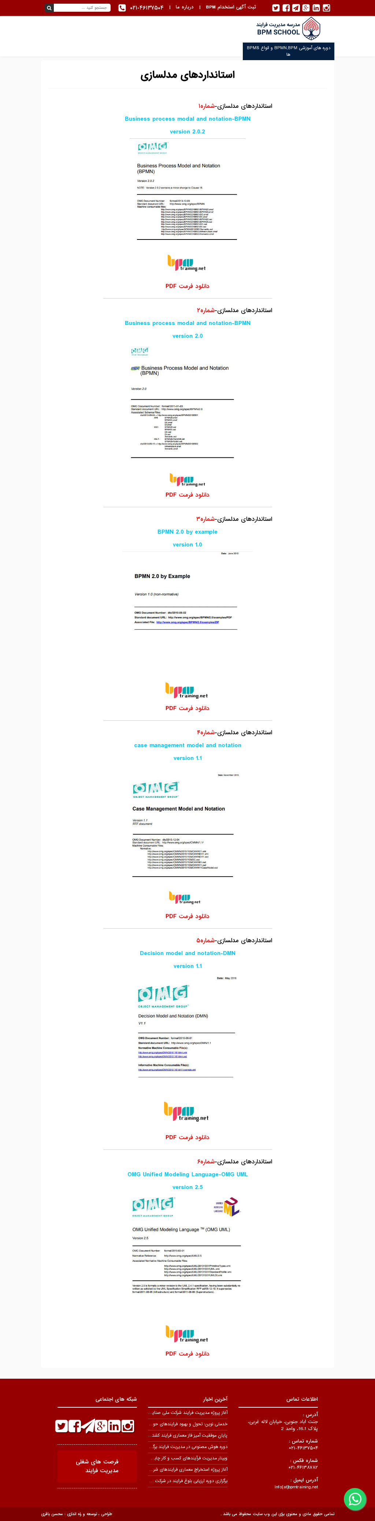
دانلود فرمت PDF (187, 286)
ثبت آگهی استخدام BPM (231, 7)
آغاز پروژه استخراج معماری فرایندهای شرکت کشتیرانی (178, 1469)
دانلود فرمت (187, 495)
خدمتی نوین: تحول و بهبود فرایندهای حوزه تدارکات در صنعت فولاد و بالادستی (156, 1424)
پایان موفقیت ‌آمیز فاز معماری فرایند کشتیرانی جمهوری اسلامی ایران (165, 1435)
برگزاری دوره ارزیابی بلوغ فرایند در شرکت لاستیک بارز (180, 1481)
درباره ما (185, 7)
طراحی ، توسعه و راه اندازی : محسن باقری (76, 1514)
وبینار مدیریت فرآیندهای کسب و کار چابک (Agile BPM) (175, 1458)
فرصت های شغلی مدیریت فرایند (97, 1466)
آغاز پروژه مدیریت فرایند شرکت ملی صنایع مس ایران (178, 1413)
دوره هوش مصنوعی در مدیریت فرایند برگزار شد (184, 1447)
